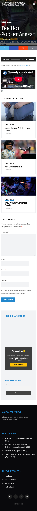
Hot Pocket (24, 66)
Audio (3, 23)
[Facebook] (10, 496)
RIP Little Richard (13, 166)
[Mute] (27, 59)
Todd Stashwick (10, 480)
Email (3, 270)
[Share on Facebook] (13, 48)
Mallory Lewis (9, 487)
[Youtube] (21, 496)
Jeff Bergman (9, 483)
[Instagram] (15, 496)
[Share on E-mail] (32, 48)
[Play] (4, 59)
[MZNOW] (13, 4)
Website (4, 280)
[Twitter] (4, 48)
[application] (18, 59)
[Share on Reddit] (23, 48)
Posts (9, 23)
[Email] (27, 496)
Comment (5, 232)
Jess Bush (8, 476)
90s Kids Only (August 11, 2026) (16, 451)
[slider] (32, 59)
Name (3, 259)
